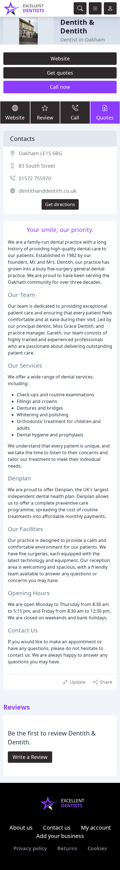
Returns (67, 848)
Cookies (97, 848)
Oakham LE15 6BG (40, 153)
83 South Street (37, 165)
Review (45, 117)
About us (21, 827)
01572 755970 (35, 178)
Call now (60, 87)
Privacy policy (30, 848)
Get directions (60, 204)
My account (96, 827)
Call (75, 117)
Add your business (60, 836)
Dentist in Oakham (82, 39)
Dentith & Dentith (77, 26)
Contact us (57, 827)
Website (60, 58)
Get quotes (60, 72)
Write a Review (30, 757)
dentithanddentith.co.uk (47, 190)
